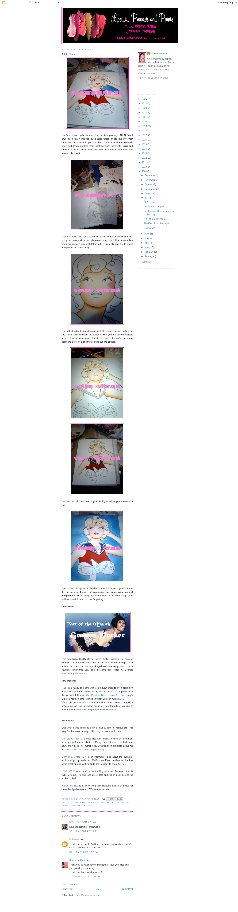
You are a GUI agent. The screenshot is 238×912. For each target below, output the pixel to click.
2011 (144, 162)
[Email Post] (103, 799)
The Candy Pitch (70, 738)
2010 (144, 167)
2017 (144, 135)
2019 (144, 126)
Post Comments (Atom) (87, 895)
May (147, 238)
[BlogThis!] (111, 799)
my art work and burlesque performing (85, 749)
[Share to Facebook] (118, 799)
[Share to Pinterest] (121, 799)
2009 (144, 171)
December (150, 175)
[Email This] (108, 799)
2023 (144, 108)
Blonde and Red (70, 785)
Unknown (74, 839)
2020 (144, 121)
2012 (144, 157)
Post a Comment (70, 884)
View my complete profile (153, 78)
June (147, 233)
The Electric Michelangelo (157, 223)
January (149, 256)
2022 (144, 112)
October (149, 184)
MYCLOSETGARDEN (80, 822)
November (150, 180)
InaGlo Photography (154, 206)
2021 (144, 117)
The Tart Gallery (82, 805)
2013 (144, 153)
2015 (144, 144)
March (148, 247)
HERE (121, 699)
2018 (144, 130)
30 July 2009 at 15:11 (83, 831)
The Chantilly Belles (97, 695)
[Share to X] (114, 799)
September (150, 189)
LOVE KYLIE (68, 771)
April (147, 242)
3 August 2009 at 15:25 (85, 876)
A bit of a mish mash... (155, 219)
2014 (144, 148)
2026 (144, 99)
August (148, 193)
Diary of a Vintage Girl (74, 757)
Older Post (127, 889)
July (147, 198)
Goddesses (149, 228)
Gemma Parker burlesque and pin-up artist (96, 803)
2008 (144, 262)
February (149, 251)
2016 (144, 139)
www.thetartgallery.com (73, 673)
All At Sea (149, 202)
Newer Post (67, 889)
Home (98, 889)
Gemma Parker (159, 54)
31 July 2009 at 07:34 (83, 852)
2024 (144, 103)
